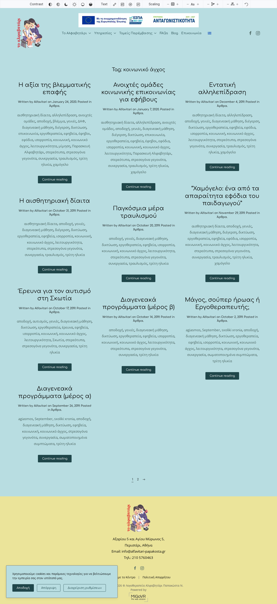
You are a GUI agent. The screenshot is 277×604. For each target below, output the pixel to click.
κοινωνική (61, 139)
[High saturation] (91, 4)
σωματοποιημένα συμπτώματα (232, 354)
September (211, 330)
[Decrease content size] (168, 4)
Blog (174, 33)
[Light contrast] (74, 4)
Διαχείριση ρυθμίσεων (85, 587)
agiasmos (193, 330)
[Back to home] (29, 33)
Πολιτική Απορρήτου (157, 577)
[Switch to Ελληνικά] (210, 33)
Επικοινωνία (191, 33)
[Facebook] (250, 33)
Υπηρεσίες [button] (103, 33)
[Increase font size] (198, 4)
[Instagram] (258, 33)
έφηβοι (84, 133)
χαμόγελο (60, 164)
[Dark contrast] (66, 4)
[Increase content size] (177, 4)
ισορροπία (43, 139)
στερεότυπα (55, 152)
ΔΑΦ (81, 121)
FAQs (164, 33)
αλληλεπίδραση (64, 115)
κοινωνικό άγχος (156, 147)
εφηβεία (70, 133)
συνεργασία (47, 158)
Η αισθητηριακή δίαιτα (54, 201)
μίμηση (64, 146)
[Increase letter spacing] (237, 4)
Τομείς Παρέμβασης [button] (135, 33)
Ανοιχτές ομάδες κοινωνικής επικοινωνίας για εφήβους (138, 92)
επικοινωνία (28, 133)
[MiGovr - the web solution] (138, 596)
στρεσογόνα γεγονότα (148, 159)
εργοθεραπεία (51, 133)
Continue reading (54, 179)
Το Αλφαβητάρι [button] (74, 33)
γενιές (71, 121)
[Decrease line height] (208, 4)
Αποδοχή (23, 587)
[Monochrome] (58, 4)
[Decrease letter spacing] (228, 4)
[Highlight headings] (122, 4)
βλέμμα (59, 121)
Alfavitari (40, 101)
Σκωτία (58, 340)
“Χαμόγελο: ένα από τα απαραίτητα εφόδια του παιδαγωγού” (222, 196)
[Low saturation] (83, 4)
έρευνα (67, 327)
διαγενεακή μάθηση (37, 127)
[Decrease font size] (188, 4)
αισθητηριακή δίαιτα (33, 115)
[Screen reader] (130, 4)
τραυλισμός (68, 158)
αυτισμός (40, 321)
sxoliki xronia (232, 330)
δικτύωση (78, 127)
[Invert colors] (50, 4)
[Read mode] (138, 4)
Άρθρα (54, 105)
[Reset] (246, 4)
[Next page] (144, 480)
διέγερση (62, 127)
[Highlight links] (115, 4)
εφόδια (27, 139)
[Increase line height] (218, 4)
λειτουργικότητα (43, 146)
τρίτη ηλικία (158, 165)
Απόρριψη (48, 587)
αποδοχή (44, 121)
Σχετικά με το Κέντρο (121, 577)
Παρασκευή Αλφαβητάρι (152, 153)
